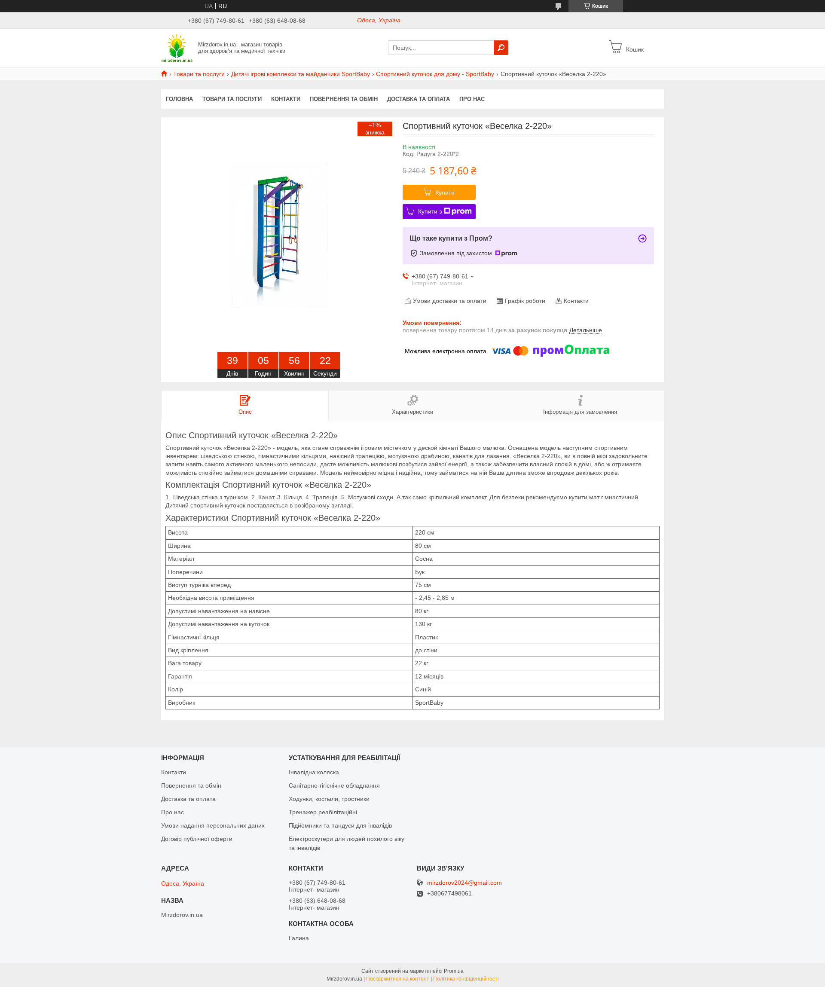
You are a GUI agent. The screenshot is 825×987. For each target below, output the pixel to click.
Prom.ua (454, 971)
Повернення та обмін (344, 99)
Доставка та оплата (418, 99)
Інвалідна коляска (314, 772)
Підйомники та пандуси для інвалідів (340, 825)
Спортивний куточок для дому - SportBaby (435, 73)
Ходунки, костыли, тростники (329, 798)
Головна (179, 99)
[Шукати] (501, 47)
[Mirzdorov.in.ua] (177, 47)
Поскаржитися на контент (397, 979)
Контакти (285, 99)
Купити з (430, 211)
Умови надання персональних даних (213, 825)
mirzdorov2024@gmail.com (464, 883)
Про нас (472, 99)
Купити (445, 192)
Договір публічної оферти (196, 838)
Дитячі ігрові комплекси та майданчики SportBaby (300, 73)
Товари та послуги (199, 73)
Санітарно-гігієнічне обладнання (334, 785)
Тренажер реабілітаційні (323, 812)
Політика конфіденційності (466, 979)
